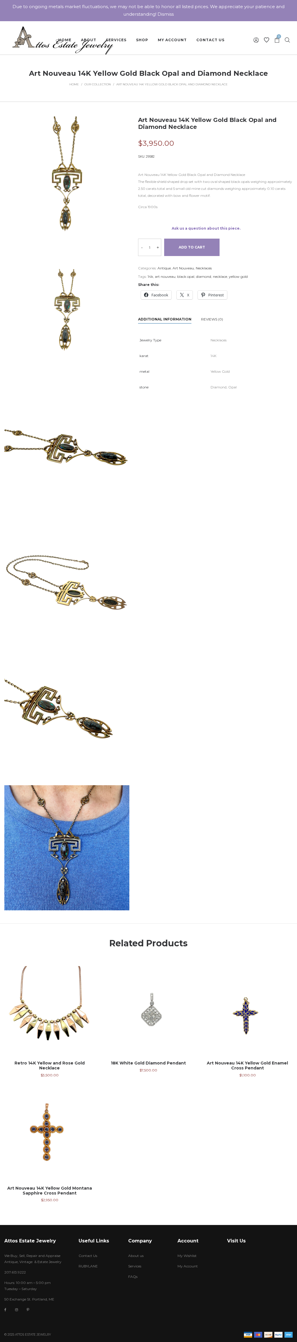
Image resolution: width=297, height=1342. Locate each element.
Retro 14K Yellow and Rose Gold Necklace (50, 1065)
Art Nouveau (183, 268)
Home (74, 84)
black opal (185, 276)
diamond (203, 276)
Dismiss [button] (165, 14)
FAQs (132, 1276)
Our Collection (97, 84)
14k (150, 276)
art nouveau (165, 276)
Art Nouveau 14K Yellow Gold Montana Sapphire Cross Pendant (49, 1191)
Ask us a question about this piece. (206, 228)
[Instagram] (16, 1309)
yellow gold (238, 276)
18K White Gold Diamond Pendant (148, 1063)
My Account (188, 1266)
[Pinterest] (28, 1309)
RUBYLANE (88, 1266)
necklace (220, 276)
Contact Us (88, 1255)
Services (134, 1266)
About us (136, 1255)
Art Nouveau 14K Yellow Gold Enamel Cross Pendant (247, 1065)
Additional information (164, 319)
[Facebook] (5, 1310)
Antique (164, 268)
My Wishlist (187, 1255)
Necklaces (204, 268)
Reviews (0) (212, 319)
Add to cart (192, 247)
